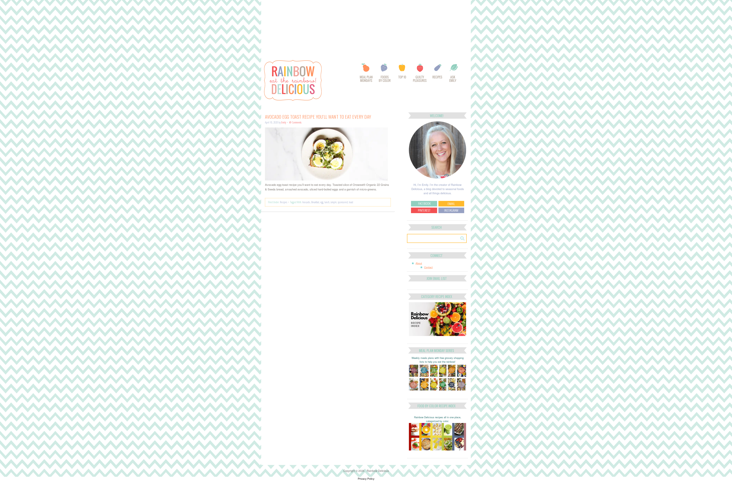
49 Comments (295, 122)
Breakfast (315, 202)
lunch (326, 202)
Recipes (283, 202)
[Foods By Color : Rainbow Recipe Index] (385, 74)
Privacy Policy (366, 478)
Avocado (306, 202)
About (419, 263)
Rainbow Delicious (303, 80)
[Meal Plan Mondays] (366, 74)
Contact (428, 267)
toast (351, 202)
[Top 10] (402, 74)
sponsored (343, 202)
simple (334, 202)
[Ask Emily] (453, 74)
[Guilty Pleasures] (420, 74)
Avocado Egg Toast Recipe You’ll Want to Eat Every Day (318, 116)
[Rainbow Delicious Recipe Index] (438, 74)
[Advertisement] (366, 28)
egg (321, 202)
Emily (283, 122)
